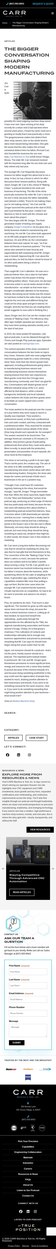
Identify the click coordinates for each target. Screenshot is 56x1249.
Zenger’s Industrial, (23, 227)
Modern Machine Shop (24, 701)
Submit (17, 1043)
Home (4, 23)
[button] (3, 869)
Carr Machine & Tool (19, 157)
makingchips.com (30, 343)
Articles (9, 41)
